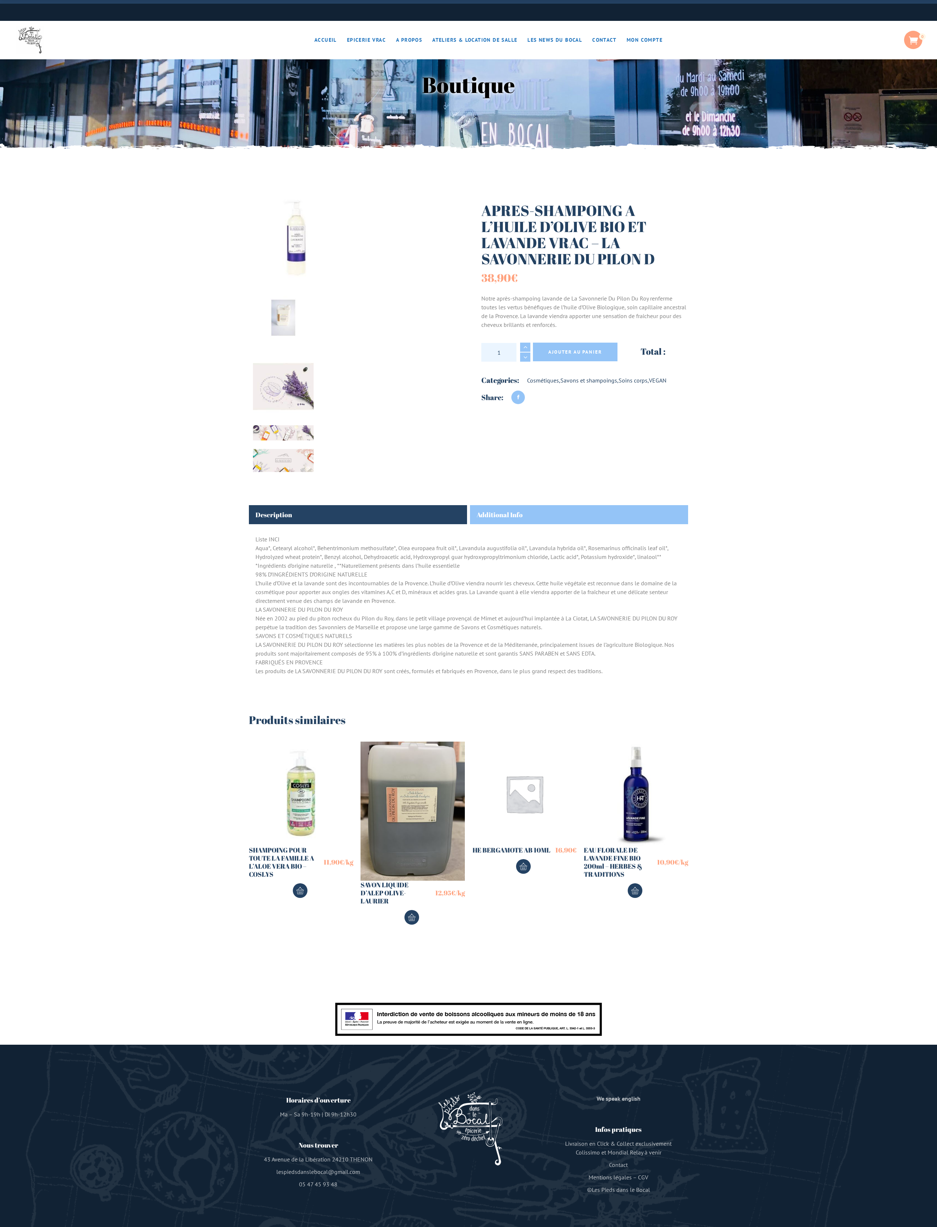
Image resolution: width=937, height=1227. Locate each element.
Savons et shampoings (588, 380)
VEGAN (658, 380)
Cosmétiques (543, 380)
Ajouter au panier (575, 352)
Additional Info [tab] (500, 514)
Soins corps (633, 380)
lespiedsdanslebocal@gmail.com (318, 1171)
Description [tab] (273, 514)
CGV (643, 1177)
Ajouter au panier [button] (300, 890)
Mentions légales (610, 1177)
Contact (618, 1164)
